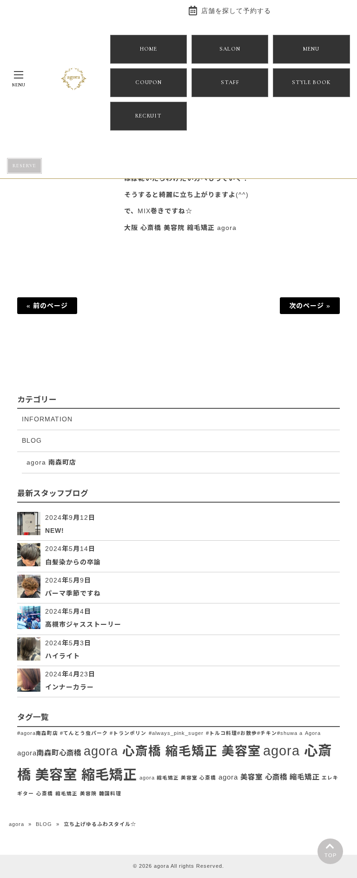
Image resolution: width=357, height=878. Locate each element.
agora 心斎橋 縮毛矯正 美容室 (172, 751)
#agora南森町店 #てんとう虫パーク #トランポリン (81, 733)
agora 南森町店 (51, 462)
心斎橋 (44, 793)
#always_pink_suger (176, 733)
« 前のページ (47, 305)
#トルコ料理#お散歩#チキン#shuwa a (254, 733)
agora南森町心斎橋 (49, 753)
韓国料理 (110, 793)
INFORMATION (47, 419)
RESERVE (24, 166)
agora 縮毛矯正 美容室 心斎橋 (177, 777)
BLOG (32, 440)
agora (16, 824)
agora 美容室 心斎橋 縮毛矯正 (268, 777)
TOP (330, 855)
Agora (313, 733)
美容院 (88, 793)
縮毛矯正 (66, 793)
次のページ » (310, 305)
